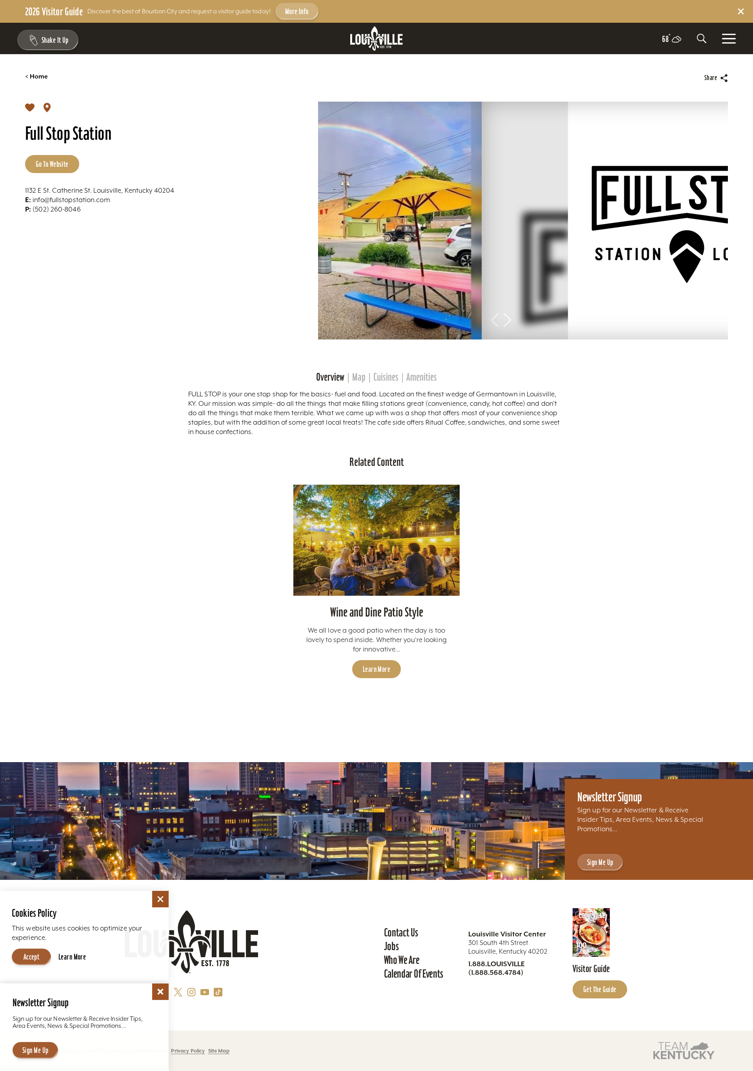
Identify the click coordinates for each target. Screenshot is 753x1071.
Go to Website (52, 164)
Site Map (218, 1050)
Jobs (391, 946)
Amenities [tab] (421, 377)
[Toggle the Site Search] (701, 38)
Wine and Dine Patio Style (376, 612)
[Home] (376, 38)
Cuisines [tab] (385, 377)
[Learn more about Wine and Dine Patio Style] (376, 540)
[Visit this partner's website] (684, 1050)
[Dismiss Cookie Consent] (160, 899)
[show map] (47, 107)
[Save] (30, 107)
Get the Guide (600, 989)
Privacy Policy (188, 1050)
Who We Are (402, 960)
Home (36, 76)
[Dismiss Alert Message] (741, 11)
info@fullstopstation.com (67, 199)
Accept (32, 956)
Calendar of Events (413, 973)
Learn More (376, 669)
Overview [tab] (330, 377)
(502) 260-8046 (53, 209)
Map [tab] (359, 377)
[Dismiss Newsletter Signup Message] (160, 991)
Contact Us (401, 932)
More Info (297, 11)
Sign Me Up (600, 862)
